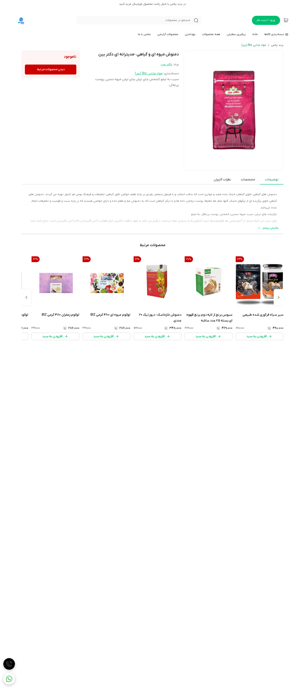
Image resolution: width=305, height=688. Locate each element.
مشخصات (248, 179)
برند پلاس (277, 45)
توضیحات (271, 179)
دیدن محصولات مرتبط (51, 69)
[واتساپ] (9, 679)
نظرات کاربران (222, 179)
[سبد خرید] (285, 20)
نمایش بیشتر (270, 228)
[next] (26, 297)
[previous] (279, 297)
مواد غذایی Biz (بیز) (254, 45)
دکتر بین (166, 64)
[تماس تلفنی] (9, 664)
